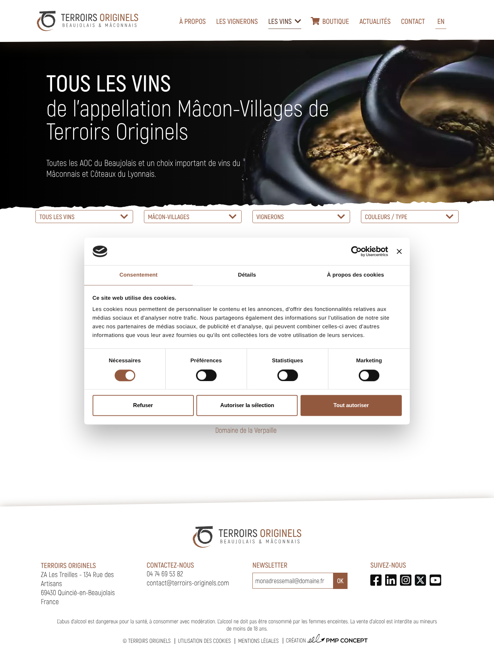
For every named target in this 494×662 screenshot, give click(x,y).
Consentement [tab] (138, 275)
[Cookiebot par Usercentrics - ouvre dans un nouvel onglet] (356, 251)
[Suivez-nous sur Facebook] (376, 580)
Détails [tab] (247, 275)
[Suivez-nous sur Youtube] (435, 580)
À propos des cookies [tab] (355, 275)
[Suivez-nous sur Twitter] (420, 580)
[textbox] (84, 216)
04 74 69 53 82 (165, 573)
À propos (192, 21)
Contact (413, 21)
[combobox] (84, 216)
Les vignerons (237, 21)
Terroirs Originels (149, 640)
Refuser (143, 405)
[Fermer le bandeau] (399, 251)
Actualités (375, 21)
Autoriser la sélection (247, 405)
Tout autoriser (351, 405)
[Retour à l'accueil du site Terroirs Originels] (87, 21)
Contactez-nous (170, 564)
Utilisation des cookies (204, 640)
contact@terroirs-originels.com (188, 582)
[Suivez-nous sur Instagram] (405, 580)
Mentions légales (258, 640)
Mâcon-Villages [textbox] (168, 217)
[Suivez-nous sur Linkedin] (390, 580)
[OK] (340, 581)
